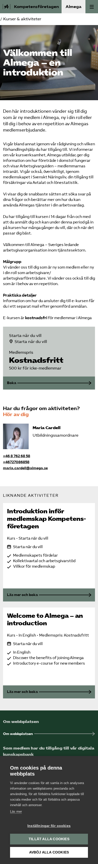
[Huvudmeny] (91, 6)
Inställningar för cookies (49, 826)
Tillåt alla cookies (49, 839)
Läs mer (16, 811)
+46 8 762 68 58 (16, 456)
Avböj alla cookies (49, 852)
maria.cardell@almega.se (25, 468)
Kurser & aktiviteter (22, 19)
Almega (73, 6)
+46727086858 (16, 462)
